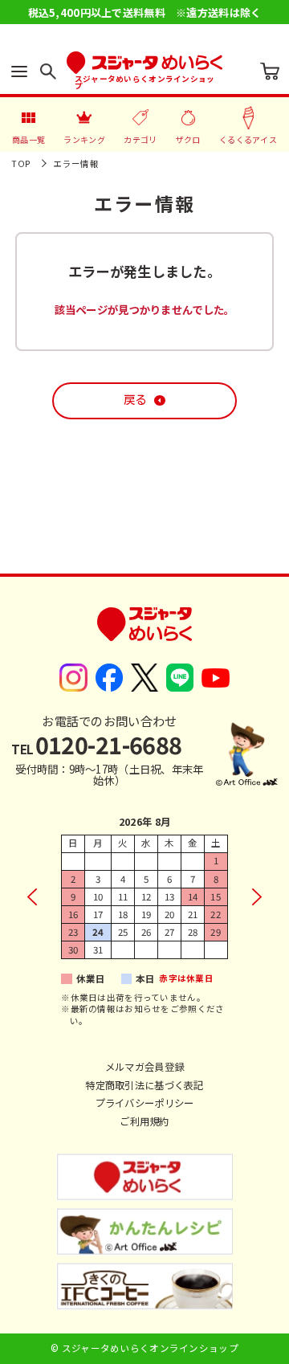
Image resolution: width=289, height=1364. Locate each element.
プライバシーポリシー (145, 1103)
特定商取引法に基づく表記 (144, 1085)
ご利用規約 (144, 1121)
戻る (135, 400)
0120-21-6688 (96, 744)
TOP (21, 163)
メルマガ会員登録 (144, 1067)
